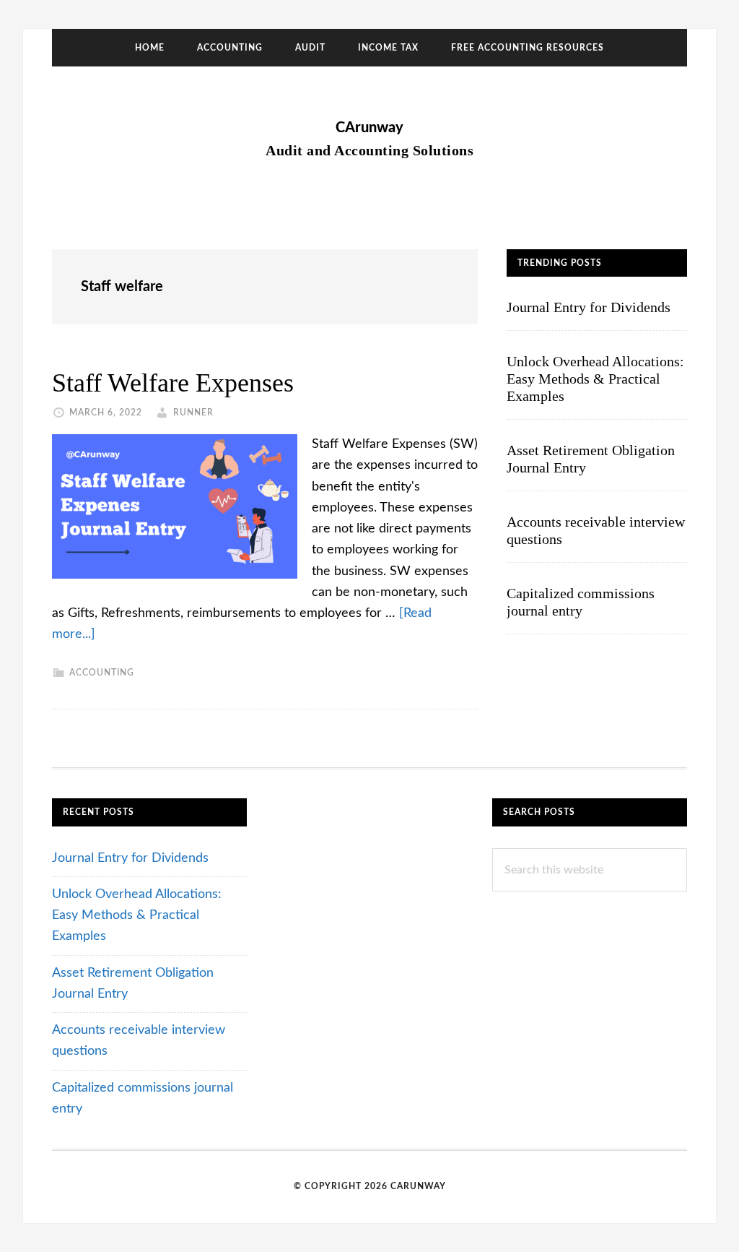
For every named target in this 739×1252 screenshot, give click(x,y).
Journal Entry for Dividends (588, 307)
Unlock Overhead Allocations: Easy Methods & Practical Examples (595, 378)
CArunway (369, 128)
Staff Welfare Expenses (173, 382)
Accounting (101, 672)
